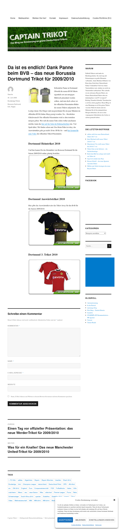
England (24, 488)
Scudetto (90, 313)
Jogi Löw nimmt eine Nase (95, 159)
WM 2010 (37, 500)
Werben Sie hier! (39, 18)
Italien (69, 488)
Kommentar (14, 326)
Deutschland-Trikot (55, 484)
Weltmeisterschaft (21, 500)
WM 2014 (46, 500)
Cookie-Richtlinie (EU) (102, 18)
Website (11, 384)
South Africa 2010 (27, 496)
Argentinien (28, 480)
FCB (52, 488)
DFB (64, 484)
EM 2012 (16, 488)
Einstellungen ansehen (101, 520)
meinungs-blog (92, 308)
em (9, 488)
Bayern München (47, 480)
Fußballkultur (60, 488)
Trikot (73, 496)
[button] (114, 500)
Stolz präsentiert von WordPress (54, 518)
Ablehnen (80, 520)
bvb (9, 106)
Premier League (59, 492)
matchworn (12, 492)
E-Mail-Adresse (15, 373)
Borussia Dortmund (14, 104)
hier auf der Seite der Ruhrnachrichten (55, 124)
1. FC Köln (12, 480)
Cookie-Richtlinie (76, 525)
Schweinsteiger (13, 496)
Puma (69, 492)
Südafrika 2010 (57, 496)
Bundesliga (12, 484)
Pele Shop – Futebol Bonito (96, 310)
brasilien (58, 480)
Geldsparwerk (24, 518)
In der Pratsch (91, 305)
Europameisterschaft (41, 488)
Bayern (37, 480)
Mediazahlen (23, 18)
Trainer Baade (91, 322)
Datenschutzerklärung (88, 525)
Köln (75, 488)
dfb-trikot (72, 484)
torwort (66, 496)
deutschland (42, 484)
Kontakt (53, 18)
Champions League (29, 484)
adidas (20, 480)
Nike (41, 492)
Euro (30, 488)
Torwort (89, 320)
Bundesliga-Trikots (14, 101)
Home (12, 18)
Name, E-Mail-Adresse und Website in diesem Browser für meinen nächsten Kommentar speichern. (41, 396)
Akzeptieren (65, 520)
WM (30, 500)
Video (10, 500)
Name (11, 361)
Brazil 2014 (67, 480)
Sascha (10, 94)
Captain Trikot (12, 518)
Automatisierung (92, 303)
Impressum (98, 525)
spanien (38, 496)
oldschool (48, 492)
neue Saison (33, 492)
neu (26, 492)
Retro (75, 492)
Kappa (13, 106)
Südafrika (46, 496)
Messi (20, 492)
